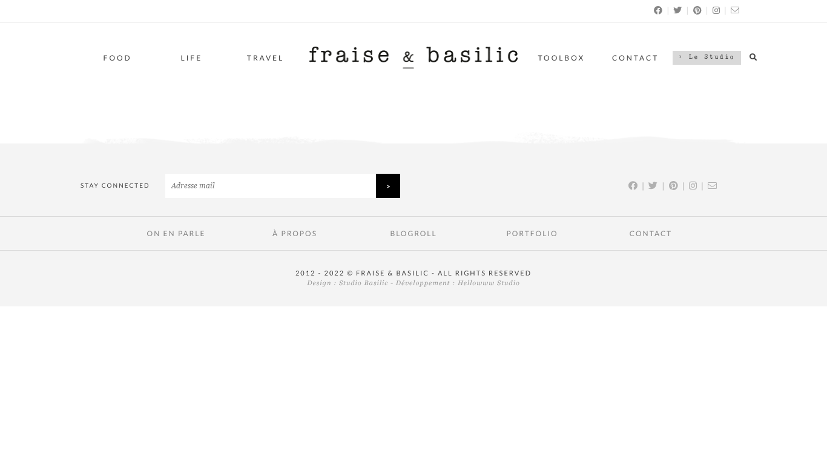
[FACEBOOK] (659, 10)
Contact (635, 57)
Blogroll (413, 233)
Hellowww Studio (489, 283)
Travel (265, 57)
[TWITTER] (678, 10)
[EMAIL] (735, 10)
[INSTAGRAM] (717, 10)
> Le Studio (707, 57)
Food (118, 57)
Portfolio (532, 233)
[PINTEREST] (698, 10)
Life (192, 57)
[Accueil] (413, 65)
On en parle (176, 233)
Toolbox (561, 57)
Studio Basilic (363, 283)
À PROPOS (294, 233)
